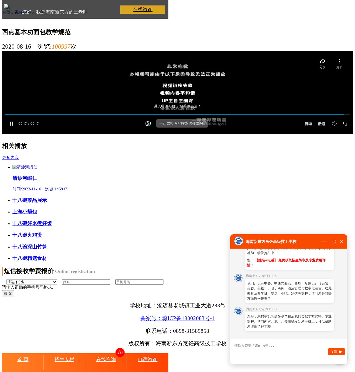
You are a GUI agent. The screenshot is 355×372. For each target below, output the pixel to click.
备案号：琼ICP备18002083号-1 (177, 318)
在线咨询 (143, 9)
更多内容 (10, 157)
